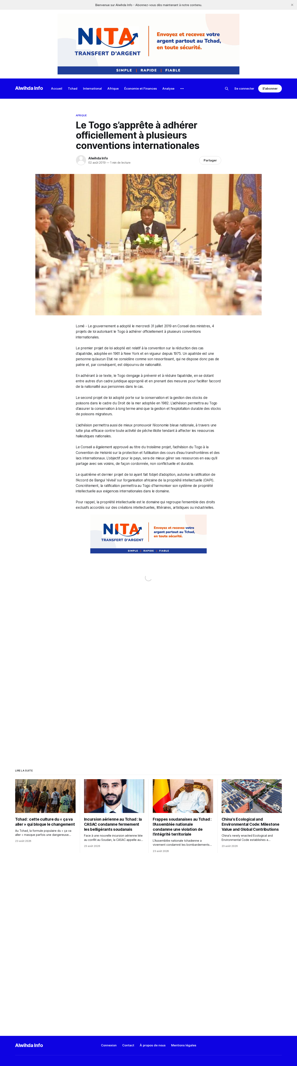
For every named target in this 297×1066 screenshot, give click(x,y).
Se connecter (244, 88)
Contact (128, 1045)
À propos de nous (152, 1045)
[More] (182, 88)
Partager (210, 160)
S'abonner (270, 88)
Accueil (56, 88)
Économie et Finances (140, 88)
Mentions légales (183, 1045)
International (92, 88)
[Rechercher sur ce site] (226, 88)
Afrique (113, 88)
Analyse (168, 88)
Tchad (72, 88)
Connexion (109, 1045)
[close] (292, 5)
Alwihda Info (29, 88)
